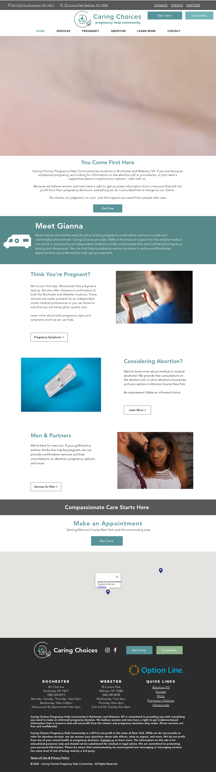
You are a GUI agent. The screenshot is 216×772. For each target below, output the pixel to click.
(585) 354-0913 (56, 695)
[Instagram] (107, 650)
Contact (106, 740)
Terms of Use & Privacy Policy (50, 758)
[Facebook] (115, 650)
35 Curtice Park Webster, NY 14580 (86, 5)
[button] (63, 31)
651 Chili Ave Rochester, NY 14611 (32, 5)
